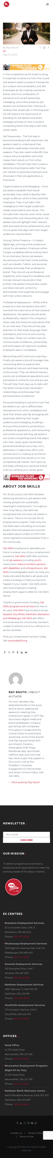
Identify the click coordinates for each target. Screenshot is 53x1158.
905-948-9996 (21, 998)
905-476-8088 (21, 977)
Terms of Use (26, 1137)
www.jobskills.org (17, 640)
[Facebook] (5, 652)
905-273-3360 (21, 957)
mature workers (26, 564)
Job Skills (20, 556)
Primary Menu (47, 4)
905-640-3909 (21, 1018)
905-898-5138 (21, 1058)
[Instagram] (28, 1123)
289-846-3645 (21, 1104)
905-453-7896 (21, 936)
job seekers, (15, 560)
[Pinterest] (13, 652)
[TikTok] (36, 1123)
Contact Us (16, 1133)
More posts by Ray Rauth (26, 782)
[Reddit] (26, 652)
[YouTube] (32, 1123)
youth (37, 560)
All (4, 51)
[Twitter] (9, 652)
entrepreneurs (34, 568)
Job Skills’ (8, 548)
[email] (26, 834)
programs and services (22, 606)
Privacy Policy (35, 1133)
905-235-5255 (21, 1084)
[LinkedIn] (22, 652)
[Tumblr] (17, 652)
